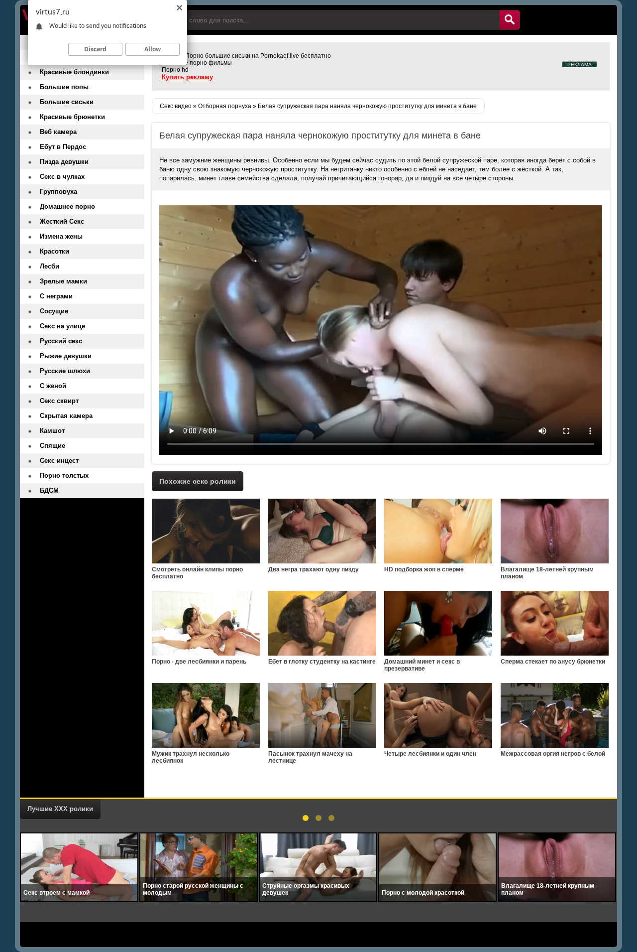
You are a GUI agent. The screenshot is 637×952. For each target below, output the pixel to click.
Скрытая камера (66, 415)
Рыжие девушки (66, 356)
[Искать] (509, 20)
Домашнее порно (67, 206)
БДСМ (49, 490)
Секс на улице (62, 326)
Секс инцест (59, 460)
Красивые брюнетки (72, 117)
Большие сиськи (67, 102)
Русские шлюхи (65, 371)
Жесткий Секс (62, 221)
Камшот (52, 430)
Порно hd (175, 69)
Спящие (52, 445)
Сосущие (54, 311)
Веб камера (58, 132)
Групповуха (58, 191)
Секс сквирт (59, 401)
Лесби (49, 266)
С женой (53, 386)
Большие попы (64, 87)
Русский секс (61, 341)
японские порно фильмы (197, 62)
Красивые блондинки (74, 72)
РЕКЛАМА (579, 64)
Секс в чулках (62, 176)
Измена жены (61, 236)
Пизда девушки (64, 161)
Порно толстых (64, 475)
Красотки (54, 251)
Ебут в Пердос (63, 146)
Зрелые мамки (63, 281)
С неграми (56, 296)
